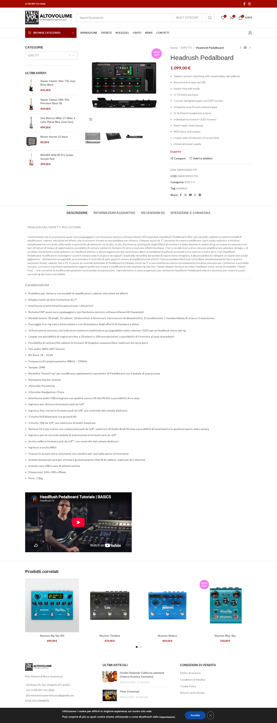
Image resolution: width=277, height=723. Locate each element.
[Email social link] (190, 195)
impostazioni (167, 717)
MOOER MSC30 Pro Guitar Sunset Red (56, 156)
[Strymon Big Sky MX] (52, 605)
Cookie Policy (188, 686)
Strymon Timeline (109, 635)
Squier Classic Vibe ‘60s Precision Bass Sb (54, 101)
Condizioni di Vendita (192, 679)
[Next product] (249, 47)
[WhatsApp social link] (195, 195)
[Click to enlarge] (91, 119)
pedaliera (181, 188)
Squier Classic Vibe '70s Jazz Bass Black (58, 82)
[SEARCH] (210, 17)
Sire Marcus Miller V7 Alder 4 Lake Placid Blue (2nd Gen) (57, 120)
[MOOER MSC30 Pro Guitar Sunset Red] (31, 159)
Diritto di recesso (190, 673)
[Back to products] (245, 47)
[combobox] (51, 56)
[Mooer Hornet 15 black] (31, 141)
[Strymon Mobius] (167, 605)
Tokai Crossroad (129, 691)
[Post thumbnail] (110, 677)
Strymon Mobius (167, 635)
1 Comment (143, 682)
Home (173, 47)
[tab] (77, 211)
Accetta (195, 715)
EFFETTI (186, 47)
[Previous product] (240, 47)
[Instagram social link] (249, 4)
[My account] (250, 33)
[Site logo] (49, 17)
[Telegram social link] (199, 195)
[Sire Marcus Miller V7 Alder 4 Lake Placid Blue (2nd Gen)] (31, 122)
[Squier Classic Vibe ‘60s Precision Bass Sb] (31, 104)
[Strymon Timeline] (110, 605)
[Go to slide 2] (140, 647)
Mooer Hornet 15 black (54, 136)
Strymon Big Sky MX (52, 635)
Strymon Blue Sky (225, 635)
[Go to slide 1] (137, 647)
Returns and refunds (192, 692)
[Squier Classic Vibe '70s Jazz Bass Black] (31, 85)
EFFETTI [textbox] (33, 55)
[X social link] (185, 195)
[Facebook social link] (244, 4)
